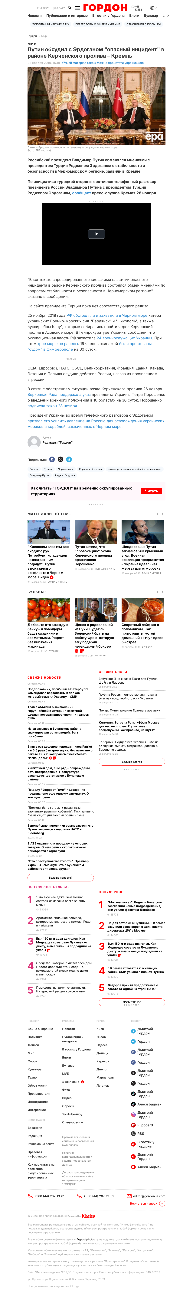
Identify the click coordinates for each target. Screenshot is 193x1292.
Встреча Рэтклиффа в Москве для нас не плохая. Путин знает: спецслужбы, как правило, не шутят (129, 726)
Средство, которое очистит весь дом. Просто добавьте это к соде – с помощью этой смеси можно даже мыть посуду (64, 968)
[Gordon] (105, 8)
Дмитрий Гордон (145, 1031)
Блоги (134, 16)
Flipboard (145, 1125)
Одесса (101, 1045)
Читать (151, 491)
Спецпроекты (72, 1122)
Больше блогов (132, 761)
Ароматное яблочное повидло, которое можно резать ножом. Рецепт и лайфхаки (64, 921)
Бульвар (151, 16)
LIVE (65, 1074)
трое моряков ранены (58, 343)
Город (100, 1021)
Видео (67, 1098)
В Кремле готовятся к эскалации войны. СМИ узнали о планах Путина (136, 970)
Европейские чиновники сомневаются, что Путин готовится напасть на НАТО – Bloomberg (60, 829)
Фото (66, 1090)
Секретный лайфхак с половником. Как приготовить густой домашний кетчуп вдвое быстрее (142, 633)
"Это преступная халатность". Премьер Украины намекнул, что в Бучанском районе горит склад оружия (58, 865)
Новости (35, 16)
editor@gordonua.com (149, 1196)
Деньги (33, 1045)
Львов (101, 1037)
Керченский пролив (91, 469)
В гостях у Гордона (108, 16)
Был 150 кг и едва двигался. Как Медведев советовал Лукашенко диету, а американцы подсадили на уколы (134, 949)
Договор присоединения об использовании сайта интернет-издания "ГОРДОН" (78, 1178)
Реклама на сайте (41, 1144)
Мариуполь (105, 1077)
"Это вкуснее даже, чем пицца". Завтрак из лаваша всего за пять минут (60, 900)
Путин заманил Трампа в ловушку (130, 710)
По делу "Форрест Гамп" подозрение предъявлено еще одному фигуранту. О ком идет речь (58, 793)
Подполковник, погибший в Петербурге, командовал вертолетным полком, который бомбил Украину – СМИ (59, 692)
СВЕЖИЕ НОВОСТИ (44, 677)
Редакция (35, 1136)
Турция (48, 469)
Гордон (32, 35)
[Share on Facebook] (52, 460)
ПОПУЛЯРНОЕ (111, 892)
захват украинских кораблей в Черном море (134, 469)
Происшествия (39, 1093)
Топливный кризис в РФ (50, 24)
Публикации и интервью (67, 16)
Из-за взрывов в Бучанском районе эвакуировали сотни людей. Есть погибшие (54, 732)
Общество (101, 655)
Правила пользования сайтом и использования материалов (78, 1141)
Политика (35, 1037)
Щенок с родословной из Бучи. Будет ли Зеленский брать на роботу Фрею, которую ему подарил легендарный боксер (94, 635)
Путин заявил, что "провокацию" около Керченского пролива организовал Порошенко (93, 555)
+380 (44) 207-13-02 (98, 1196)
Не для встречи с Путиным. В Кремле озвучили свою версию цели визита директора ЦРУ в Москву (136, 926)
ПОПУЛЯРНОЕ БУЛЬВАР (49, 887)
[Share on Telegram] (69, 460)
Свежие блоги (113, 672)
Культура (34, 1069)
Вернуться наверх (143, 1203)
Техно (32, 1077)
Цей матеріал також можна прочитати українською (105, 62)
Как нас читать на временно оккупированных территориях (41, 1171)
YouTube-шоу (72, 1114)
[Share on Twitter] (60, 460)
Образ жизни (37, 1085)
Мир (44, 35)
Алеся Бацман (149, 1104)
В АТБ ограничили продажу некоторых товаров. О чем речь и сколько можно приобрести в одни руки (57, 847)
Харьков (102, 1061)
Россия (34, 469)
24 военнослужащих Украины (124, 338)
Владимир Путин (40, 475)
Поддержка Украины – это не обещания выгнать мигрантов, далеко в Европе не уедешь (129, 745)
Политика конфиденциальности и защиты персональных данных (77, 1158)
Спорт (32, 1061)
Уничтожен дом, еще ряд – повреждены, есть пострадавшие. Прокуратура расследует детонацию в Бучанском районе (59, 773)
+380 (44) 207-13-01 (49, 1196)
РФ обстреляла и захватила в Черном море (107, 315)
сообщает (81, 193)
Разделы (68, 1021)
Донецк (102, 1053)
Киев (100, 1029)
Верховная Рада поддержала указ (59, 394)
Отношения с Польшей (143, 24)
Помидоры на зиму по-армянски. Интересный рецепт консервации (61, 989)
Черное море (66, 469)
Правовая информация (37, 1154)
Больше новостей (61, 877)
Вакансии (35, 1128)
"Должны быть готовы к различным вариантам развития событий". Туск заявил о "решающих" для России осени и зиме (61, 811)
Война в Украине (57, 582)
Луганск (102, 1085)
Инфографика (38, 1102)
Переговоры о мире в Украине (97, 24)
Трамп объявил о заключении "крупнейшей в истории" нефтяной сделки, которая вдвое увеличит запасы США (59, 712)
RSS (140, 1134)
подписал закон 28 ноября (52, 406)
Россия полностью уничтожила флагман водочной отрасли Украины (128, 696)
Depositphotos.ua (88, 1239)
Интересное (37, 1110)
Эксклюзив (70, 1082)
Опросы (68, 1106)
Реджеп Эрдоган (65, 475)
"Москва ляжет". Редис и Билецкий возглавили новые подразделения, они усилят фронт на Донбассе (134, 906)
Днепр (101, 1069)
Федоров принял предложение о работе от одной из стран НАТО (132, 987)
